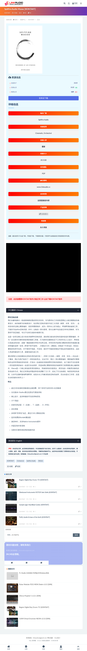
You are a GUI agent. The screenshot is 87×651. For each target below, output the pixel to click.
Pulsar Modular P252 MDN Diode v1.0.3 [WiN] (35, 584)
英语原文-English (15, 441)
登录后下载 (43, 98)
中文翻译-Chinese (15, 310)
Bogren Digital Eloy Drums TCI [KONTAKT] (33, 480)
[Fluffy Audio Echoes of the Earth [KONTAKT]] (11, 520)
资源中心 (23, 19)
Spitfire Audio (31, 461)
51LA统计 (57, 638)
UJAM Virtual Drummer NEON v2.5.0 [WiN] (34, 619)
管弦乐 (40, 461)
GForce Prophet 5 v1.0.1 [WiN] (30, 596)
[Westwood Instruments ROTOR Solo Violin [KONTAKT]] (11, 495)
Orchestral (20, 461)
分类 (26, 649)
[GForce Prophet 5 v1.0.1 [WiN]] (12, 599)
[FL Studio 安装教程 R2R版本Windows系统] (12, 576)
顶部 (78, 649)
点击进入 (44, 214)
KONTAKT (7, 13)
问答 (43, 649)
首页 (16, 19)
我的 (61, 649)
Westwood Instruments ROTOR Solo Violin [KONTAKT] (38, 492)
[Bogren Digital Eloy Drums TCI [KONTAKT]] (11, 483)
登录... (9, 535)
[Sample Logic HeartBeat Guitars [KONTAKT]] (11, 508)
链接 (18, 466)
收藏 (11, 466)
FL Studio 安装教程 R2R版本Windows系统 (34, 573)
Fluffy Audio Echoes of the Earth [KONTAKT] (34, 517)
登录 (75, 3)
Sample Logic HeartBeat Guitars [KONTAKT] (34, 505)
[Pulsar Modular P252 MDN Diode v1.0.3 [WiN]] (12, 588)
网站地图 (50, 638)
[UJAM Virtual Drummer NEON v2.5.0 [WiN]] (12, 622)
